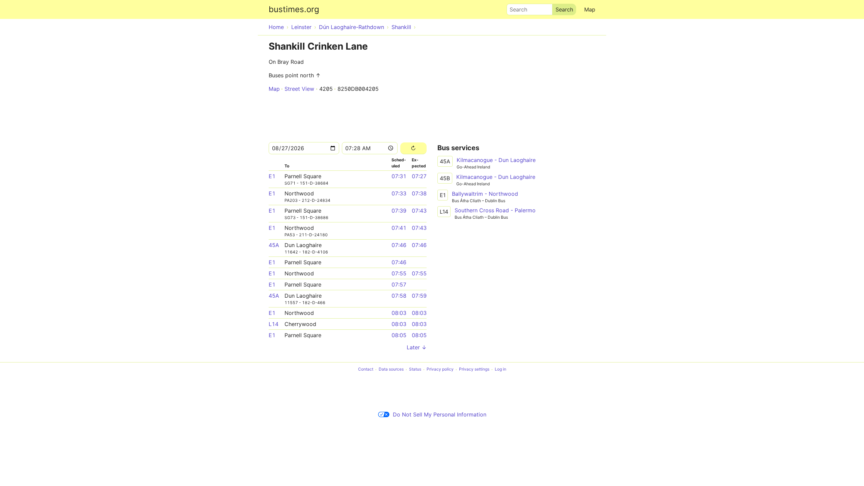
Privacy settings (474, 369)
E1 (272, 176)
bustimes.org (294, 9)
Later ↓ (417, 347)
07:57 (399, 284)
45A (274, 245)
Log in (500, 369)
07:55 (399, 273)
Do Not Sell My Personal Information (439, 414)
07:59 (419, 295)
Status (415, 369)
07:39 (399, 210)
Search (515, 7)
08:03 (399, 312)
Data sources (391, 369)
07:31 (399, 176)
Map (589, 9)
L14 (273, 324)
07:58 (399, 295)
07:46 (399, 245)
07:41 (399, 227)
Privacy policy (440, 369)
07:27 (419, 176)
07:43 (419, 210)
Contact (365, 369)
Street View (299, 88)
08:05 (399, 335)
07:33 (399, 193)
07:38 (419, 193)
